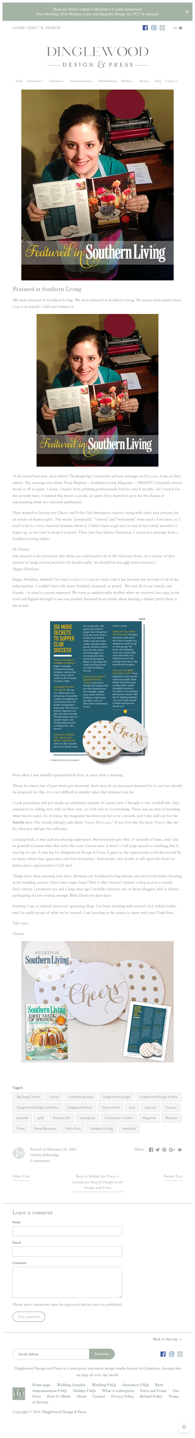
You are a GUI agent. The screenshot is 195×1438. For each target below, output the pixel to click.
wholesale (129, 1128)
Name (16, 1222)
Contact (99, 1396)
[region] (97, 12)
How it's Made (58, 1396)
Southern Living (82, 579)
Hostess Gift (61, 1117)
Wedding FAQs (104, 1385)
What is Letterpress (118, 1390)
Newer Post (173, 1176)
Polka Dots (73, 1128)
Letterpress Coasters (119, 1117)
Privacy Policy (122, 1396)
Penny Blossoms (98, 822)
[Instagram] (153, 28)
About (81, 1396)
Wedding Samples (71, 1385)
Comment (19, 1263)
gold (40, 1117)
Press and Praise (153, 1390)
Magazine (149, 1117)
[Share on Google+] (172, 1149)
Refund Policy (151, 1396)
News (21, 1128)
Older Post (21, 1176)
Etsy (132, 1107)
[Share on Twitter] (158, 1149)
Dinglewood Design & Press (158, 1096)
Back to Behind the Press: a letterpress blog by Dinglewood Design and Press (97, 1182)
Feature (171, 1107)
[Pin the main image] (164, 1149)
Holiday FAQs (84, 1390)
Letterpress (87, 1117)
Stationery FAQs (135, 1385)
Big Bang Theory (152, 822)
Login (18, 28)
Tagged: (17, 1087)
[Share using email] (180, 1149)
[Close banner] (187, 12)
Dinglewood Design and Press (37, 1107)
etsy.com (150, 1107)
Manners (171, 1117)
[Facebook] (145, 28)
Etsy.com (151, 476)
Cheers (54, 1096)
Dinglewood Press (79, 1107)
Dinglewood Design (116, 1096)
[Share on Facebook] (151, 1149)
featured (22, 1117)
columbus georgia (81, 1096)
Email (16, 1242)
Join (32, 28)
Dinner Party (111, 1107)
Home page (41, 1385)
